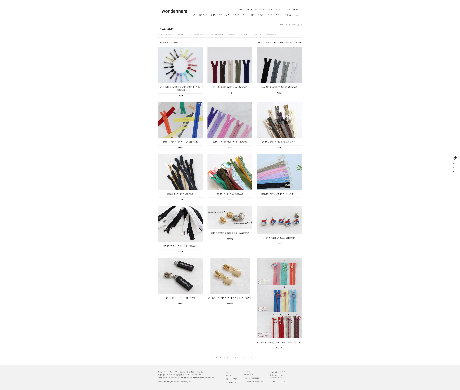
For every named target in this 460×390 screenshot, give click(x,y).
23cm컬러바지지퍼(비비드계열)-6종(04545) (180, 142)
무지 (220, 15)
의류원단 (236, 15)
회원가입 (262, 10)
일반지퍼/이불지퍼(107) (166, 34)
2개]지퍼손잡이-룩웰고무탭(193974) (181, 298)
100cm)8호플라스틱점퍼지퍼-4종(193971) (180, 246)
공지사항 (295, 10)
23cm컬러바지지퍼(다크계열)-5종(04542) (230, 87)
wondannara (174, 11)
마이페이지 (279, 10)
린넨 (227, 15)
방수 (244, 15)
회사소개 (228, 372)
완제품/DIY (289, 15)
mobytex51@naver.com (206, 378)
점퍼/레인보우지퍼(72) (216, 34)
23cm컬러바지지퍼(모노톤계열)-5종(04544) (279, 87)
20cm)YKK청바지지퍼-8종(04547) (181, 194)
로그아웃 (254, 10)
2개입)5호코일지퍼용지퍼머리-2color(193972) (230, 233)
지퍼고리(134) (245, 34)
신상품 (193, 15)
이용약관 (228, 376)
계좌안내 (247, 371)
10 (244, 358)
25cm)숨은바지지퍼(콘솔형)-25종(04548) (279, 142)
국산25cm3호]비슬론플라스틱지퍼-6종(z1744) (279, 194)
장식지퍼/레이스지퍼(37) (198, 34)
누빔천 (252, 15)
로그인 (246, 10)
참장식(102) (257, 34)
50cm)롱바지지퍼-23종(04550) (230, 194)
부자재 (213, 15)
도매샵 (240, 10)
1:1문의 (287, 10)
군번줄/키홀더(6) (270, 34)
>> (251, 358)
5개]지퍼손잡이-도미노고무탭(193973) (279, 238)
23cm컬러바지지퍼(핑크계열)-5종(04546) (230, 142)
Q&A (273, 381)
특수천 (270, 15)
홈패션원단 (203, 15)
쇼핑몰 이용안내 (231, 382)
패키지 (278, 15)
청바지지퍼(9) (232, 34)
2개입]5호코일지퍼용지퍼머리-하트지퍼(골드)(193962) (230, 298)
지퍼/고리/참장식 (296, 25)
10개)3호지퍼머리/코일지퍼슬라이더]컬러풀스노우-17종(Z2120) (181, 88)
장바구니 (270, 10)
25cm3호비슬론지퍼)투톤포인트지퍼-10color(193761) (279, 342)
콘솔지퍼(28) (181, 34)
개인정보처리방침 (231, 379)
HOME (282, 25)
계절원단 (261, 15)
